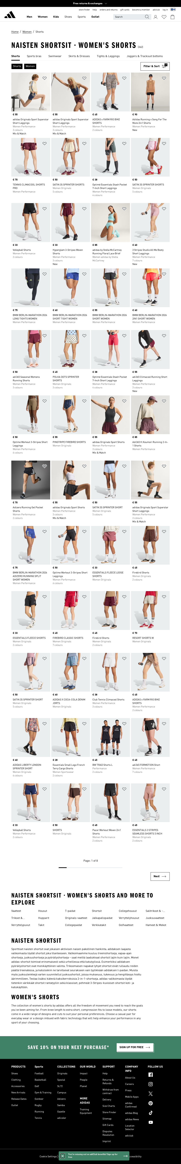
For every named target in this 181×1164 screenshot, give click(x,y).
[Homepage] (10, 15)
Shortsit (97, 911)
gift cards (124, 10)
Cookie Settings (48, 1156)
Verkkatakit (99, 925)
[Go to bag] (172, 17)
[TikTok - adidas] (159, 1113)
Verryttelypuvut (20, 925)
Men (29, 17)
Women (43, 17)
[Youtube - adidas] (159, 1123)
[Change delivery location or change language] (173, 10)
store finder (84, 10)
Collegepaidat (73, 925)
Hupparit (43, 918)
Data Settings (65, 1156)
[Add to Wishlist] (44, 78)
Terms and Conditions (114, 1156)
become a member (141, 10)
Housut (42, 911)
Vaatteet (16, 911)
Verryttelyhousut (129, 918)
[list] (90, 56)
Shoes (68, 17)
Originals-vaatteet (76, 918)
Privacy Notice (92, 1156)
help (95, 10)
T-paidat (70, 911)
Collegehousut (128, 911)
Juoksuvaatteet (155, 918)
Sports (82, 17)
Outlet (95, 17)
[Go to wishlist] (164, 17)
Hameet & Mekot (156, 925)
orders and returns (109, 10)
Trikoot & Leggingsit (17, 918)
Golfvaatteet (126, 925)
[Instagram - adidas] (159, 1084)
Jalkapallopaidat (102, 918)
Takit (41, 925)
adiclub (156, 10)
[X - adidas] (159, 1094)
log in (165, 10)
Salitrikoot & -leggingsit (154, 911)
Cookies (79, 1156)
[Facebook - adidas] (159, 1075)
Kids (56, 17)
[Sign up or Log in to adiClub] (155, 17)
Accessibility (134, 1156)
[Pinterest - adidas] (159, 1104)
